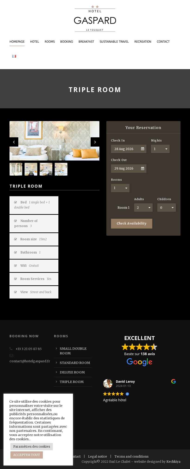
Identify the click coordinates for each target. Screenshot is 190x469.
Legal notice (97, 457)
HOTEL (34, 41)
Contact (75, 457)
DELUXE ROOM (72, 372)
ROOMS (50, 41)
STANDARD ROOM (75, 363)
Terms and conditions (131, 457)
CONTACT (163, 41)
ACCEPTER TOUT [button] (26, 455)
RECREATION (142, 41)
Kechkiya (173, 462)
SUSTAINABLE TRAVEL (114, 41)
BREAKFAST (86, 41)
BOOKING (66, 41)
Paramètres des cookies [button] (31, 447)
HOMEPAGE (17, 41)
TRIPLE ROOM (72, 382)
